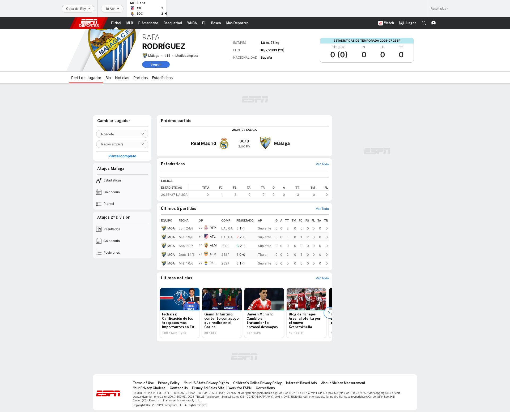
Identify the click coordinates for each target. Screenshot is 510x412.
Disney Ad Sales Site (208, 388)
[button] (424, 23)
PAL (212, 263)
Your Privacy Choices (149, 388)
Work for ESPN (240, 388)
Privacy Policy (169, 383)
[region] (259, 191)
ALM (213, 245)
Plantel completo (122, 156)
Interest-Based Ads (301, 383)
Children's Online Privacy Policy (257, 383)
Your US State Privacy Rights (206, 383)
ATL (213, 236)
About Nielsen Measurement (343, 383)
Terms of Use (143, 383)
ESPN (89, 23)
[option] (179, 313)
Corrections (265, 388)
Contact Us (179, 388)
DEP (213, 228)
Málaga (153, 56)
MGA (171, 228)
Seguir (156, 64)
